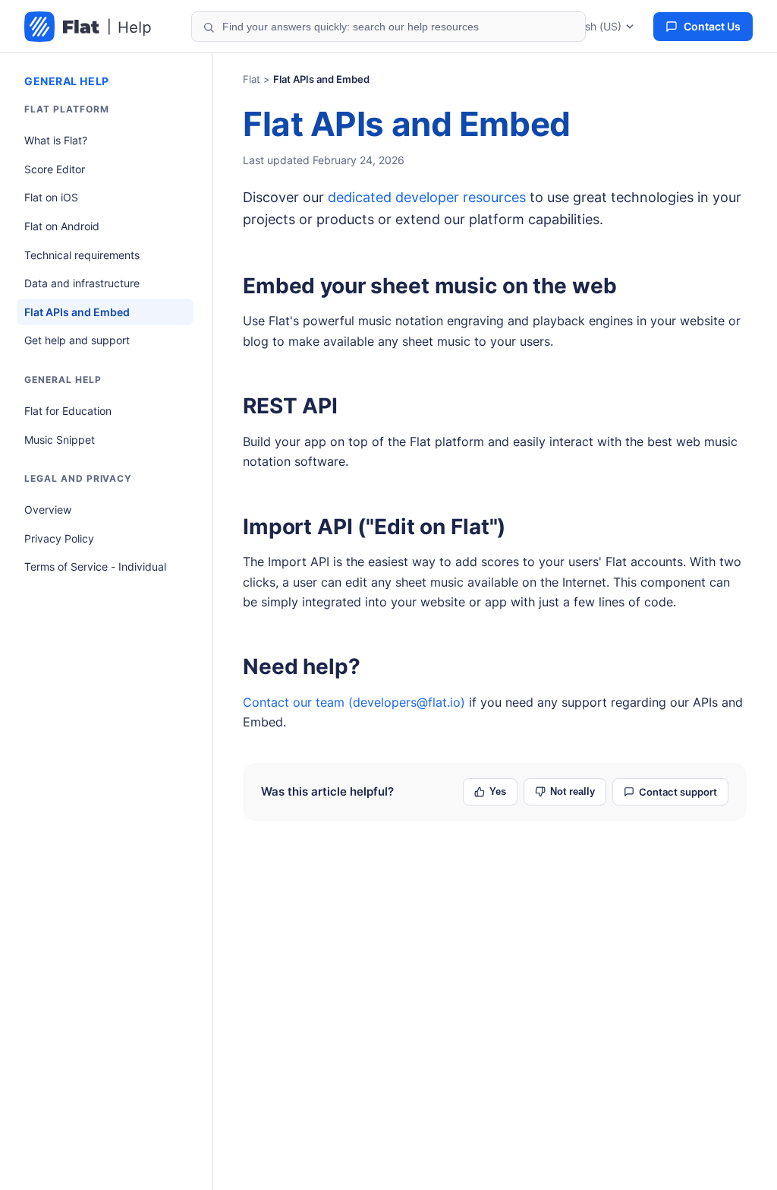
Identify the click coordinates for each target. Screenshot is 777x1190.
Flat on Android (61, 226)
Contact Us (712, 26)
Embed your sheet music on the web (429, 286)
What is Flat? (55, 140)
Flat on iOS (51, 197)
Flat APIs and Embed (77, 311)
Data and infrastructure (82, 283)
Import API (298, 527)
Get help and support (77, 340)
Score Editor (54, 169)
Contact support (678, 792)
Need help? (301, 666)
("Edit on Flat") (374, 527)
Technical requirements (82, 254)
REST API (290, 406)
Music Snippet (59, 439)
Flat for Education (68, 410)
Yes (497, 791)
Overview (47, 509)
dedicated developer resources (427, 197)
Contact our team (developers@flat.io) (354, 702)
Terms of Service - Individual (95, 566)
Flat (251, 79)
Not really (572, 791)
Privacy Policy (59, 538)
